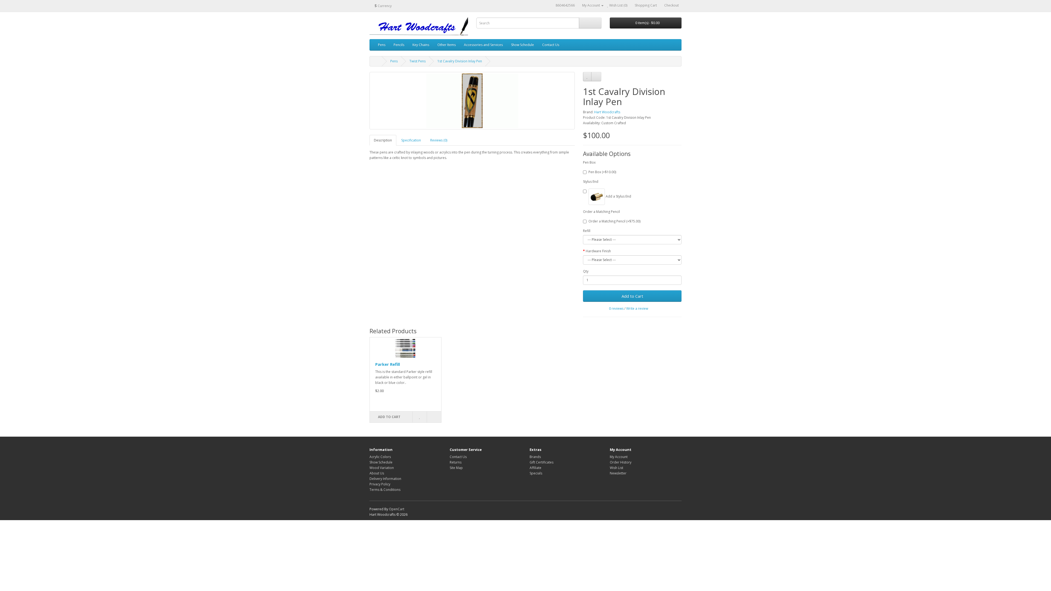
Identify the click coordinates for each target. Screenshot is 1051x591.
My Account (619, 456)
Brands (535, 456)
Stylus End (590, 181)
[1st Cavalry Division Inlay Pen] (472, 100)
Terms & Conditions (384, 489)
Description (383, 140)
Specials (536, 473)
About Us (376, 473)
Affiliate (535, 467)
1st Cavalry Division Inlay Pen (459, 61)
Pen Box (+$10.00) (602, 172)
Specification (411, 140)
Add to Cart (632, 296)
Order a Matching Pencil (601, 211)
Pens (381, 44)
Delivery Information (385, 478)
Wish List (616, 467)
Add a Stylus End (618, 196)
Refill (586, 230)
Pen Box (589, 162)
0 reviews (616, 308)
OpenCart (396, 509)
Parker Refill (387, 364)
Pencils (399, 44)
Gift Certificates (541, 462)
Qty (585, 271)
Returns (455, 462)
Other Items (446, 44)
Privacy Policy (379, 484)
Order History (620, 462)
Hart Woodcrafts (607, 112)
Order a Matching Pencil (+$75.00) (614, 221)
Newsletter (618, 473)
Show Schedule (522, 44)
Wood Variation (381, 467)
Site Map (456, 467)
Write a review (637, 308)
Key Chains (420, 44)
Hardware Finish (598, 251)
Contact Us (550, 44)
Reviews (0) (438, 140)
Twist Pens (417, 61)
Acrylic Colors (380, 456)
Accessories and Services (483, 44)
